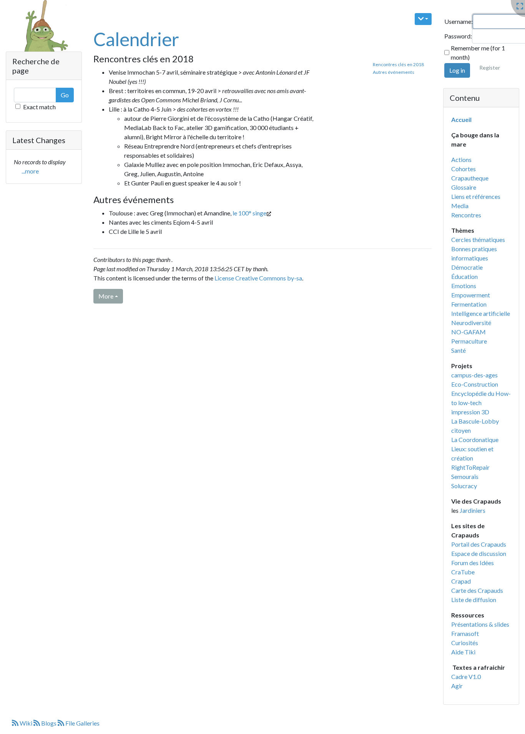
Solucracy (464, 485)
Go (65, 94)
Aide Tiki (463, 652)
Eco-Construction (474, 384)
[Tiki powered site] (41, 36)
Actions (461, 159)
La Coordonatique (474, 439)
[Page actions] (423, 19)
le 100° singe (249, 213)
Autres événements (393, 72)
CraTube (463, 572)
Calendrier (136, 39)
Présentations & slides (480, 624)
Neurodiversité (471, 322)
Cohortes (463, 168)
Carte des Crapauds (477, 590)
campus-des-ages (474, 375)
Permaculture (469, 341)
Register (489, 67)
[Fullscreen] (520, 6)
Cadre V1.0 (466, 676)
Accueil (461, 119)
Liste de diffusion (473, 599)
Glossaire (463, 187)
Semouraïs (464, 476)
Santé (458, 350)
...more (30, 171)
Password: (458, 36)
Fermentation (469, 304)
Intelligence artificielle (480, 313)
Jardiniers (472, 510)
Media (460, 205)
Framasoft (465, 633)
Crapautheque (469, 178)
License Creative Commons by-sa (258, 278)
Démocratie (467, 267)
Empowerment (470, 295)
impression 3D (470, 411)
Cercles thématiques (478, 239)
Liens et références (475, 196)
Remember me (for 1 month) (478, 52)
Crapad (461, 581)
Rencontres (466, 215)
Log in (457, 70)
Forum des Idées (472, 562)
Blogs (49, 723)
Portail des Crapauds (478, 544)
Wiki (25, 723)
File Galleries (82, 723)
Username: (458, 21)
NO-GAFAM (468, 331)
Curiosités (464, 642)
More (105, 296)
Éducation (464, 276)
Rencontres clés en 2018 (398, 64)
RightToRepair (470, 467)
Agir (457, 685)
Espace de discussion (478, 553)
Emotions (463, 285)
